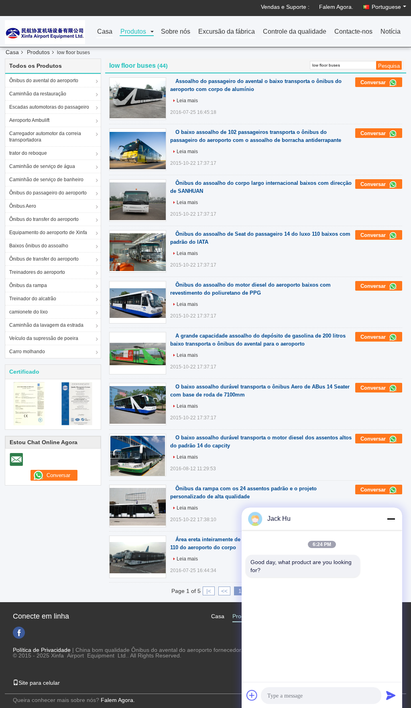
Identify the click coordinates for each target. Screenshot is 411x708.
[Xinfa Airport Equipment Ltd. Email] (16, 459)
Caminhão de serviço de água (42, 166)
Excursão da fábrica (226, 32)
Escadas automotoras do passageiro (49, 107)
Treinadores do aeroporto (37, 272)
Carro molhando (27, 351)
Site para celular (39, 683)
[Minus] (391, 519)
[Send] (391, 695)
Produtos (133, 32)
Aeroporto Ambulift (29, 120)
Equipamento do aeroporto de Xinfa (48, 232)
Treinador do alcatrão (32, 298)
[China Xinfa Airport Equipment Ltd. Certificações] (29, 403)
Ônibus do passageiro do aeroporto (48, 193)
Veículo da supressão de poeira (43, 338)
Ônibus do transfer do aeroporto (44, 219)
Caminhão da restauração (37, 94)
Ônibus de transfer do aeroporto (44, 259)
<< (224, 591)
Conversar (373, 82)
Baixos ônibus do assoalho (38, 246)
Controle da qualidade (294, 32)
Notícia (390, 32)
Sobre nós (175, 32)
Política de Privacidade (42, 650)
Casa (104, 32)
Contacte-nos (353, 32)
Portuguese (386, 7)
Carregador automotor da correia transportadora (45, 137)
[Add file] (252, 695)
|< (208, 591)
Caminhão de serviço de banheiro (46, 179)
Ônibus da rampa (28, 285)
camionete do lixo (28, 312)
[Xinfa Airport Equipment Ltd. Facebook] (19, 632)
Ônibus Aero (22, 206)
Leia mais (187, 100)
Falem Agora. (336, 7)
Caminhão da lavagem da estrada (46, 325)
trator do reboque (28, 153)
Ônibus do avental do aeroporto (43, 80)
